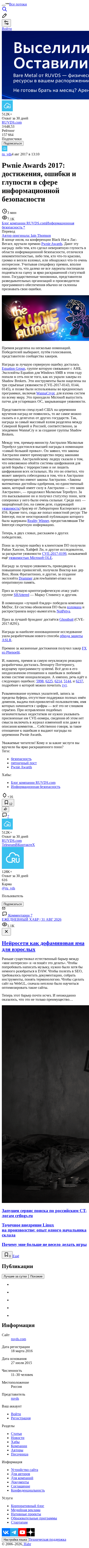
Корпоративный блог (27, 1506)
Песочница (19, 1454)
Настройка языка (15, 1539)
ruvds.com (18, 1339)
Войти (16, 1414)
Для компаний (22, 1478)
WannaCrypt (45, 393)
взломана (74, 607)
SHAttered (21, 595)
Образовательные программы (34, 1518)
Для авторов (20, 1474)
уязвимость (10, 508)
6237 (79, 681)
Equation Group (13, 368)
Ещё (16, 1256)
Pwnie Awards (51, 244)
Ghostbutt (66, 619)
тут (64, 685)
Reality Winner (38, 521)
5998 (40, 681)
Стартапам (19, 1522)
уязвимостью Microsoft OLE (30, 558)
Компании (19, 1446)
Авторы (17, 1450)
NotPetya (63, 611)
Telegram (8, 845)
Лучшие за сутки (15, 1276)
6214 (58, 681)
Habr (27, 1544)
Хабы (15, 1442)
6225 (49, 681)
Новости (17, 1438)
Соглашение (20, 1486)
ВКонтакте (23, 845)
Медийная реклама (25, 1510)
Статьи (16, 1434)
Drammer (25, 578)
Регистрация (21, 1418)
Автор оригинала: (26, 235)
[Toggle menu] (3, 5)
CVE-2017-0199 (54, 554)
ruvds (15, 1398)
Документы (20, 1482)
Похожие (36, 1276)
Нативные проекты (26, 1514)
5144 (67, 681)
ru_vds (7, 154)
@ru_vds (8, 888)
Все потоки (18, 4)
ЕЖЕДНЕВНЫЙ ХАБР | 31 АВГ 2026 (31, 919)
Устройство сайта (24, 1470)
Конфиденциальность (28, 1490)
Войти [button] (7, 29)
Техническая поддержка (47, 1539)
